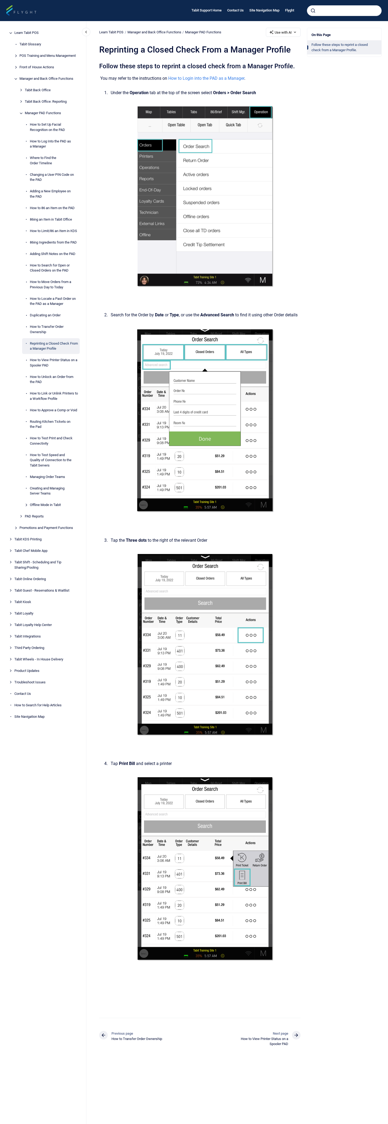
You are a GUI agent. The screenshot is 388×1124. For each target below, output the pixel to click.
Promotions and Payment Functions (46, 528)
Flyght (289, 10)
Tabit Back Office (38, 90)
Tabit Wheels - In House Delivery (38, 659)
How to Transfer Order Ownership (46, 329)
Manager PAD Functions (43, 113)
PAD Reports (34, 517)
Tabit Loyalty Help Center (33, 625)
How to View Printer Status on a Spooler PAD (53, 363)
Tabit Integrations (27, 636)
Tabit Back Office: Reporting (46, 102)
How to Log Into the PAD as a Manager (50, 144)
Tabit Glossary (30, 44)
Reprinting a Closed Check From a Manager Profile (54, 346)
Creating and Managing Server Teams (47, 491)
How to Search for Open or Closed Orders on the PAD (50, 268)
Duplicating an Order (45, 315)
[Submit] (313, 10)
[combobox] (344, 11)
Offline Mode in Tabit (45, 505)
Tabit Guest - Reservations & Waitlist (41, 590)
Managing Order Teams (47, 477)
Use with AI (283, 32)
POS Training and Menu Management (47, 56)
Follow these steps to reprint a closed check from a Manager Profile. (339, 47)
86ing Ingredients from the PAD (53, 242)
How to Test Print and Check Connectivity (51, 441)
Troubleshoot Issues (30, 682)
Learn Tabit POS (26, 33)
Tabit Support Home (206, 10)
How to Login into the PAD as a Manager (206, 78)
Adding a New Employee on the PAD (50, 194)
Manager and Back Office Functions (46, 79)
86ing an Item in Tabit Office (51, 219)
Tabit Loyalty (23, 613)
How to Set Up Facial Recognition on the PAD (47, 127)
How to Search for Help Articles (38, 705)
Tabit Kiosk (22, 602)
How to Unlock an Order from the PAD (51, 379)
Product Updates (26, 671)
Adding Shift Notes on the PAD (52, 254)
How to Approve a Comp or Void (53, 410)
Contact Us (235, 10)
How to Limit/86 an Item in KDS (53, 231)
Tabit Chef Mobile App (30, 551)
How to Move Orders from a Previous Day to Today (50, 284)
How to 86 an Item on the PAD (52, 208)
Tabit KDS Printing (28, 539)
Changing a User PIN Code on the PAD (52, 177)
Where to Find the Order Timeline (43, 160)
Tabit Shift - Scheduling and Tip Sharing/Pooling (37, 565)
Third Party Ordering (29, 648)
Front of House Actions (36, 67)
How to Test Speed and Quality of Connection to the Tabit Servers (50, 460)
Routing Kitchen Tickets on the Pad (50, 424)
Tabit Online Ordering (30, 579)
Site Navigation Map (264, 10)
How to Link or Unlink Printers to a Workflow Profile (54, 396)
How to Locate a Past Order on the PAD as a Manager (53, 301)
